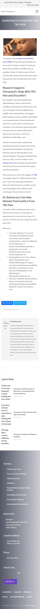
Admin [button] (29, 597)
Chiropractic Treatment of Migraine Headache (25, 435)
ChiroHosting (30, 605)
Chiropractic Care (14, 469)
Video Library (11, 527)
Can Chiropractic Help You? (17, 522)
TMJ (35, 175)
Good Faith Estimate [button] (17, 597)
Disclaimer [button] (27, 592)
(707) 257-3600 (33, 5)
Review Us (10, 582)
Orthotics (11, 483)
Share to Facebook (7, 303)
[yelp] (14, 573)
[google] (5, 573)
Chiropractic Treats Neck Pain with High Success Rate (25, 413)
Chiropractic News (13, 525)
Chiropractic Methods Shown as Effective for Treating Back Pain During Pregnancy (24, 391)
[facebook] (9, 573)
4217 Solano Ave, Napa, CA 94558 (17, 2)
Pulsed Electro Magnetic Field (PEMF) (18, 489)
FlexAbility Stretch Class (17, 495)
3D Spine (9, 519)
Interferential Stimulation (17, 504)
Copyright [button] (17, 592)
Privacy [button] (5, 597)
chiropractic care (10, 163)
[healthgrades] (19, 573)
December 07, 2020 (11, 309)
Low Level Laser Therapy (17, 474)
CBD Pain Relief (13, 479)
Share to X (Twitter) (20, 303)
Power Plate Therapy (15, 500)
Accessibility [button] (6, 592)
